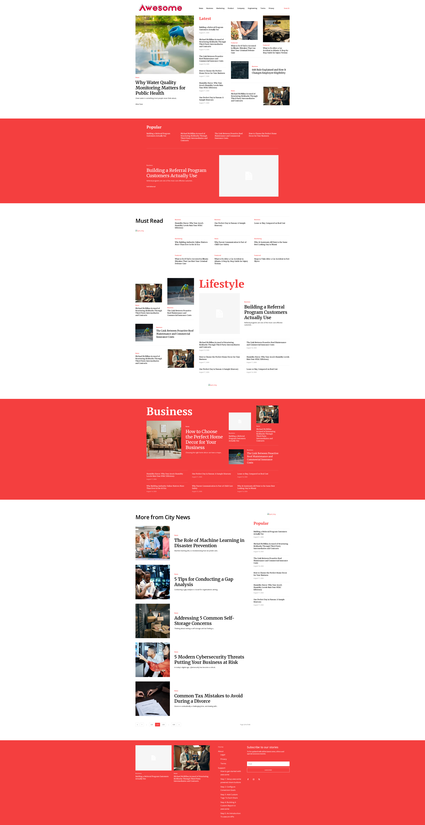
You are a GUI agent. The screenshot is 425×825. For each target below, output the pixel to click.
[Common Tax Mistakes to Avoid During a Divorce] (152, 698)
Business (255, 66)
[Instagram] (253, 779)
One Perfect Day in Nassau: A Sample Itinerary (218, 369)
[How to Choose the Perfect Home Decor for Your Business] (164, 440)
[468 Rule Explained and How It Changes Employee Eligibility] (240, 70)
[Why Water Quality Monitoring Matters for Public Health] (164, 45)
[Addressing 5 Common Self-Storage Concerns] (152, 621)
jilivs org (250, 756)
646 (174, 725)
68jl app (277, 756)
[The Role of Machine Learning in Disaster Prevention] (152, 543)
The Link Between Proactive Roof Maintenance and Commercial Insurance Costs (211, 58)
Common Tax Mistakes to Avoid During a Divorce (208, 698)
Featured (234, 43)
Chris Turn (139, 104)
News (137, 77)
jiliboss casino (268, 756)
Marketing (178, 238)
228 (152, 725)
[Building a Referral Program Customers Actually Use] (248, 176)
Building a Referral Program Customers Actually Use (176, 173)
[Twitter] (259, 779)
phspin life (258, 756)
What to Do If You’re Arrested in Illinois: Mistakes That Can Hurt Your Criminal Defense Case (191, 261)
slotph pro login (258, 758)
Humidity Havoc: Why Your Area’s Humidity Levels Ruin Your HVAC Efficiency (211, 85)
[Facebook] (248, 779)
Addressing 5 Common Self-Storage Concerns (204, 620)
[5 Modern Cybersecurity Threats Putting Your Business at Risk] (152, 660)
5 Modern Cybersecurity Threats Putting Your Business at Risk (209, 659)
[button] (287, 8)
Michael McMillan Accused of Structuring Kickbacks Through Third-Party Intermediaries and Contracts (219, 344)
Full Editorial (151, 187)
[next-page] (179, 724)
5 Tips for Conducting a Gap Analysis (203, 581)
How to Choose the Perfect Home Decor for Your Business (204, 439)
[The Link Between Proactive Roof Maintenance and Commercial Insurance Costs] (180, 291)
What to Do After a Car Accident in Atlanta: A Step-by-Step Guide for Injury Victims (276, 50)
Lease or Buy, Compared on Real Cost (269, 223)
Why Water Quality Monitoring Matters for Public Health (160, 88)
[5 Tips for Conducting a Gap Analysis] (152, 582)
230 (163, 725)
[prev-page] (137, 724)
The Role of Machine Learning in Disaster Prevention (209, 543)
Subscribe (268, 770)
